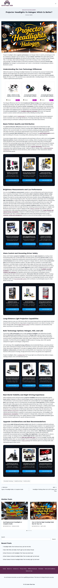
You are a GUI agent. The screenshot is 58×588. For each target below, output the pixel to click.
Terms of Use (29, 571)
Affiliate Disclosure (32, 568)
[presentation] (14, 510)
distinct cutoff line (34, 208)
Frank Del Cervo (7, 526)
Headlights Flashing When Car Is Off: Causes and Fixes (45, 489)
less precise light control (20, 279)
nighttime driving (18, 481)
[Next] (55, 515)
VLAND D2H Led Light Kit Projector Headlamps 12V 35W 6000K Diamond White (12, 464)
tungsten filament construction (10, 410)
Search (3, 537)
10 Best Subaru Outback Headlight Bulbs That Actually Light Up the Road (21, 556)
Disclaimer (40, 568)
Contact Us (16, 568)
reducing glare (21, 116)
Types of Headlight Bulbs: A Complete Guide (12, 488)
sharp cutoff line (26, 440)
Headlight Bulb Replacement (29, 9)
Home (4, 568)
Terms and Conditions (50, 568)
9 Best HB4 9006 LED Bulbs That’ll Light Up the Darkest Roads (18, 550)
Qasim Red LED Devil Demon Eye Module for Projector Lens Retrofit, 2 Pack (45, 464)
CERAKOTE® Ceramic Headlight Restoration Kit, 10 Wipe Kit (12, 302)
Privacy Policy (23, 568)
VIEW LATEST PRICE (12, 180)
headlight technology (8, 481)
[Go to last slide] (3, 515)
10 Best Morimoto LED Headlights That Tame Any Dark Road (18, 553)
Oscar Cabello (29, 14)
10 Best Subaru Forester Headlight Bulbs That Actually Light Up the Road (21, 559)
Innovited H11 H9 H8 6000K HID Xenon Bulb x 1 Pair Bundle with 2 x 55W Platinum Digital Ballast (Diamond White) (12, 379)
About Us (9, 568)
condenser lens (21, 355)
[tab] (26, 530)
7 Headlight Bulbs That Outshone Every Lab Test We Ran (17, 546)
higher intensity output (23, 324)
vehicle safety (27, 481)
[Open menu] (56, 3)
